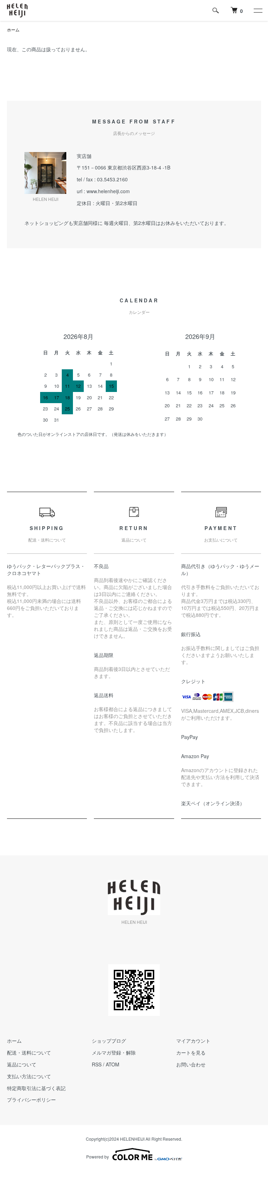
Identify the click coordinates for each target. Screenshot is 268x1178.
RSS (97, 1064)
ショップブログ (109, 1040)
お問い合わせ (191, 1064)
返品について (21, 1064)
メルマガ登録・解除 (114, 1052)
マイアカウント (193, 1040)
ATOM (112, 1064)
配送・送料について (29, 1052)
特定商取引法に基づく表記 (36, 1088)
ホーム (13, 29)
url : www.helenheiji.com (103, 191)
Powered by (97, 1157)
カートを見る (191, 1052)
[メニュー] (257, 10)
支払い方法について (29, 1076)
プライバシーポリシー (31, 1099)
